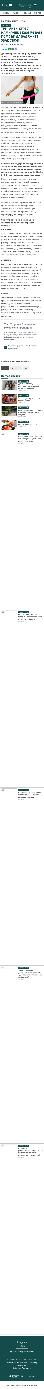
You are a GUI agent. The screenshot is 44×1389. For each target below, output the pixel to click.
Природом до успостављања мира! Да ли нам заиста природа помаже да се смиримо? (30, 1151)
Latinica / (17, 1368)
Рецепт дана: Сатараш (28, 424)
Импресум (21, 1365)
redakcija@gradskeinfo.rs (23, 1351)
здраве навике (16, 368)
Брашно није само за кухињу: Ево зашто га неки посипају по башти (30, 616)
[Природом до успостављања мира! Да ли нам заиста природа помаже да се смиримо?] (9, 1232)
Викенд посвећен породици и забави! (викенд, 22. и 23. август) (30, 412)
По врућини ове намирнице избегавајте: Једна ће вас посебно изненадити (30, 438)
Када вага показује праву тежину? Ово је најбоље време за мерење (29, 794)
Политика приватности (17, 1362)
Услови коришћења (27, 1360)
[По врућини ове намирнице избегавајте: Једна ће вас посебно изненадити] (9, 520)
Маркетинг (12, 1360)
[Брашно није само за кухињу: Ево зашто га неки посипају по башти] (9, 698)
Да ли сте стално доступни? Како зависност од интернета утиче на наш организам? (30, 973)
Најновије (16, 13)
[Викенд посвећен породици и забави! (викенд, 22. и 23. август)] (9, 411)
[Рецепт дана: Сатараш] (9, 425)
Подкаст (37, 13)
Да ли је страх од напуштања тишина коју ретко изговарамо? (29, 386)
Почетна (5, 21)
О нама (33, 1362)
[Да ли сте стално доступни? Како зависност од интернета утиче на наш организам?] (9, 1054)
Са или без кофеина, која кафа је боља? (29, 399)
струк (26, 368)
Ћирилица (26, 1368)
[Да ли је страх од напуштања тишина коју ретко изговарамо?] (9, 385)
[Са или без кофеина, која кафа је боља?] (9, 399)
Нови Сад (27, 13)
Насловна (5, 13)
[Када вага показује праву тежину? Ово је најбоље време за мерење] (9, 876)
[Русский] (35, 5)
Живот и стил (6, 25)
